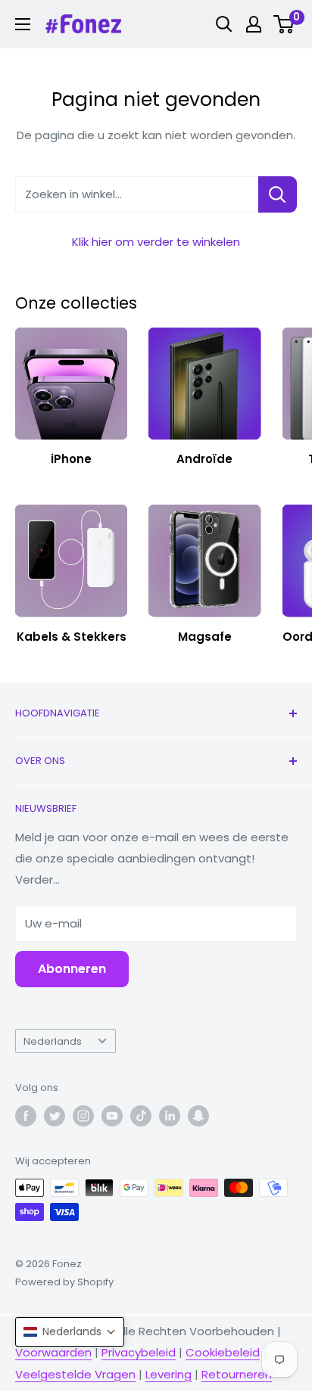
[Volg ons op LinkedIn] (169, 1115)
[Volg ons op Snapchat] (198, 1115)
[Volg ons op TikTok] (140, 1115)
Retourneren (236, 1374)
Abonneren (72, 968)
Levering (168, 1374)
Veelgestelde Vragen (75, 1374)
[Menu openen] (22, 24)
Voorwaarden (53, 1352)
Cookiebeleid (223, 1352)
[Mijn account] (253, 24)
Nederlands (52, 1041)
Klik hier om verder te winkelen (156, 242)
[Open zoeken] (224, 24)
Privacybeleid (138, 1352)
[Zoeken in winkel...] (277, 194)
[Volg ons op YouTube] (112, 1115)
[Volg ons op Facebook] (25, 1115)
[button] (69, 1332)
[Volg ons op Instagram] (83, 1115)
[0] (284, 24)
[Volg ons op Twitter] (54, 1115)
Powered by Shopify (64, 1282)
